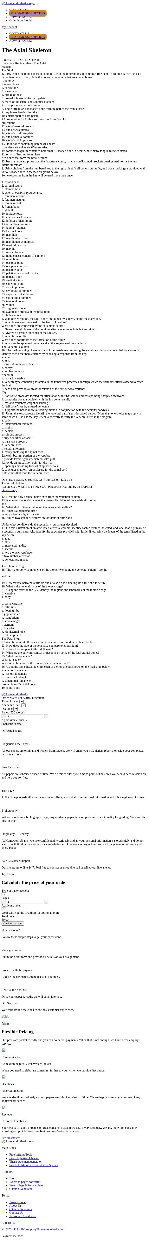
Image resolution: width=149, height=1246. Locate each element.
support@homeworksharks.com (45, 1229)
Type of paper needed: (15, 890)
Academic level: (11, 905)
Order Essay (9, 490)
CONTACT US (19, 9)
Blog (12, 1178)
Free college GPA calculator (26, 1185)
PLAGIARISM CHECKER (27, 13)
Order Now (16, 20)
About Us (15, 1205)
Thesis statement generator (25, 1161)
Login (28, 20)
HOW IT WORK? (20, 17)
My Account (9, 27)
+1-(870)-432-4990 (13, 1229)
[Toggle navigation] (36, 4)
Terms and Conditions (22, 1216)
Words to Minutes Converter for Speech (33, 1165)
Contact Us (16, 1212)
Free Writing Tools (20, 1154)
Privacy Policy (18, 1202)
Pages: (6, 897)
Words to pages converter (24, 1181)
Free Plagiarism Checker (24, 1158)
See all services (11, 1137)
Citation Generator (20, 1188)
